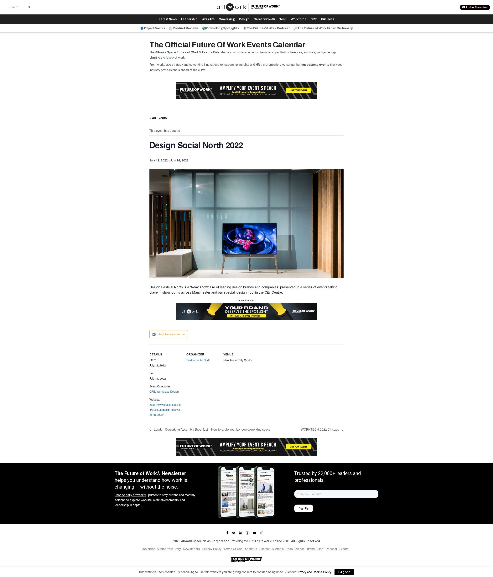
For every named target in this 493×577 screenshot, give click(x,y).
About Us (251, 549)
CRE (313, 19)
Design (244, 19)
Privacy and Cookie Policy (313, 572)
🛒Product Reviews (184, 28)
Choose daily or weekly (130, 495)
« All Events (158, 118)
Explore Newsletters (476, 7)
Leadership (189, 19)
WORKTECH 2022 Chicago (320, 429)
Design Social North (198, 360)
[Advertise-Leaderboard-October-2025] (246, 311)
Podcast (331, 549)
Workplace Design (168, 391)
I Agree (344, 572)
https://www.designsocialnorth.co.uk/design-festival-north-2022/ (165, 409)
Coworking (227, 19)
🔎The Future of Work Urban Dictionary (323, 28)
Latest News (168, 19)
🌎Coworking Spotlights (220, 28)
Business (327, 19)
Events (344, 549)
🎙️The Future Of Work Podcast (266, 28)
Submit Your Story (169, 549)
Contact (264, 549)
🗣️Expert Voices (152, 28)
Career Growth (264, 19)
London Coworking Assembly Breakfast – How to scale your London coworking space (212, 429)
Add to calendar (169, 334)
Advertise (148, 549)
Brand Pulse (315, 549)
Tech (283, 19)
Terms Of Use (233, 549)
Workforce (298, 19)
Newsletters (191, 549)
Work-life (208, 19)
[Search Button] (28, 7)
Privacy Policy (211, 549)
